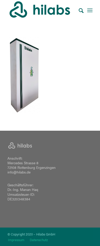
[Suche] (79, 10)
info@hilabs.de (19, 172)
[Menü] (90, 10)
